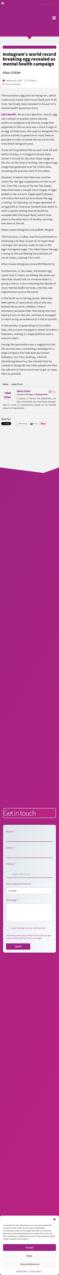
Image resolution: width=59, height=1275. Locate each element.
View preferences (29, 1264)
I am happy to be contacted (28, 927)
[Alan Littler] (9, 398)
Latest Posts (17, 384)
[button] (54, 1219)
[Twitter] (54, 392)
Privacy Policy (35, 1271)
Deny (29, 1255)
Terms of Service (30, 938)
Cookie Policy (22, 1271)
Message (12, 900)
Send (18, 946)
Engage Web (42, 394)
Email (10, 847)
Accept (30, 1247)
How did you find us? (19, 883)
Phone (11, 863)
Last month (8, 114)
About (5, 384)
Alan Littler (24, 391)
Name (10, 831)
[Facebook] (50, 392)
